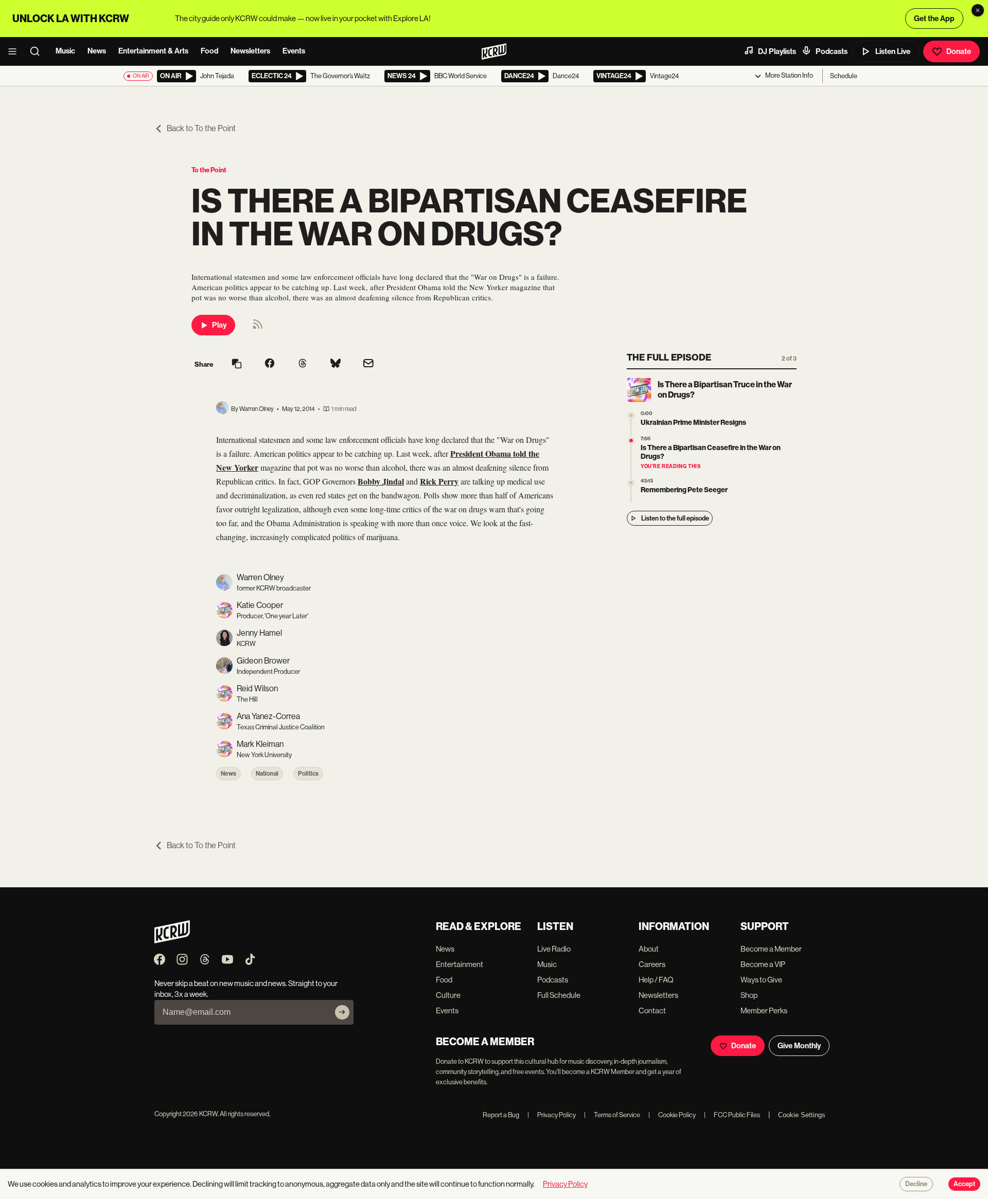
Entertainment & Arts (153, 51)
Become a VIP (762, 964)
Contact (652, 1010)
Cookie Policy (672, 1115)
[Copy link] (237, 364)
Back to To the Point (201, 128)
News (96, 51)
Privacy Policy (551, 1115)
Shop (748, 995)
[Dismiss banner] (978, 10)
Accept (964, 1184)
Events (294, 51)
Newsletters (250, 51)
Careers (652, 964)
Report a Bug (501, 1115)
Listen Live (892, 51)
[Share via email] (368, 364)
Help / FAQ (656, 979)
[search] (38, 51)
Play (219, 325)
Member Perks (763, 1010)
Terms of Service (612, 1115)
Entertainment (459, 964)
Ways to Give (761, 979)
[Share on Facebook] (269, 364)
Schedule (843, 76)
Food (209, 51)
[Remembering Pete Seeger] (631, 483)
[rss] (258, 327)
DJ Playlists (777, 51)
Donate (958, 51)
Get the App (934, 18)
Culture (448, 995)
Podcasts (832, 51)
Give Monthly (799, 1045)
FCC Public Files (732, 1115)
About (649, 948)
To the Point (208, 170)
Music (65, 51)
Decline (916, 1184)
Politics (308, 773)
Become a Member (771, 948)
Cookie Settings (801, 1115)
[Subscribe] (342, 1012)
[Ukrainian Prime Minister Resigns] (631, 415)
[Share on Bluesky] (335, 364)
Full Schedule (558, 995)
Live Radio (554, 948)
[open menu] (15, 51)
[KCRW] (172, 940)
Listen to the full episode (675, 518)
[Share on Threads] (302, 364)
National (267, 773)
